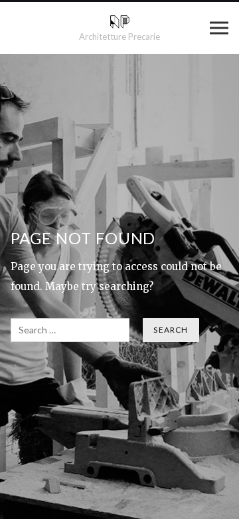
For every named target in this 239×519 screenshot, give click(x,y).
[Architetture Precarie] (119, 22)
